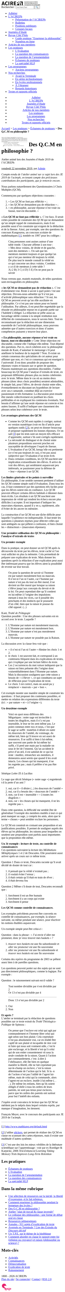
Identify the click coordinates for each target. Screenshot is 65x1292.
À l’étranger (21, 85)
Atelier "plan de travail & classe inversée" (31, 1211)
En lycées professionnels (28, 82)
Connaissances (16, 1260)
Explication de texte (19, 1267)
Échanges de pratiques (27, 60)
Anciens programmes (26, 69)
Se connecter (23, 1279)
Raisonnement (16, 1270)
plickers (18, 1132)
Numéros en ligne (25, 41)
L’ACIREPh (15, 16)
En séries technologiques (28, 79)
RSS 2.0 (46, 1279)
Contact (36, 1279)
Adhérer (12, 13)
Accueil (5, 128)
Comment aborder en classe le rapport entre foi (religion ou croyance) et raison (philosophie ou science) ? (34, 1240)
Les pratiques (15, 47)
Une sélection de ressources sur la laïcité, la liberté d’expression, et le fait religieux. (35, 1198)
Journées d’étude (17, 32)
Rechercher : (8, 7)
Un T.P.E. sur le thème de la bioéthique (29, 1233)
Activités (13, 1257)
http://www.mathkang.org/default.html (26, 1126)
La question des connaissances (32, 54)
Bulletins (20, 22)
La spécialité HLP (25, 63)
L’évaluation (22, 50)
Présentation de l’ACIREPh (30, 19)
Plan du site (7, 1279)
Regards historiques (26, 88)
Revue (18, 35)
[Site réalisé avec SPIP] (6, 1290)
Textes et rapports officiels (22, 91)
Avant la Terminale (25, 75)
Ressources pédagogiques (22, 1221)
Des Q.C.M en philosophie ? (24, 1208)
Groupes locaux (24, 28)
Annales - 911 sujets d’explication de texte (31, 1224)
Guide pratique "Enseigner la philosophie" (38, 38)
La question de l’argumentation (32, 57)
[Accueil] (20, 4)
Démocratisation (17, 1263)
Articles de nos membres (21, 44)
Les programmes (17, 66)
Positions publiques (25, 25)
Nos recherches (16, 72)
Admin (41, 168)
